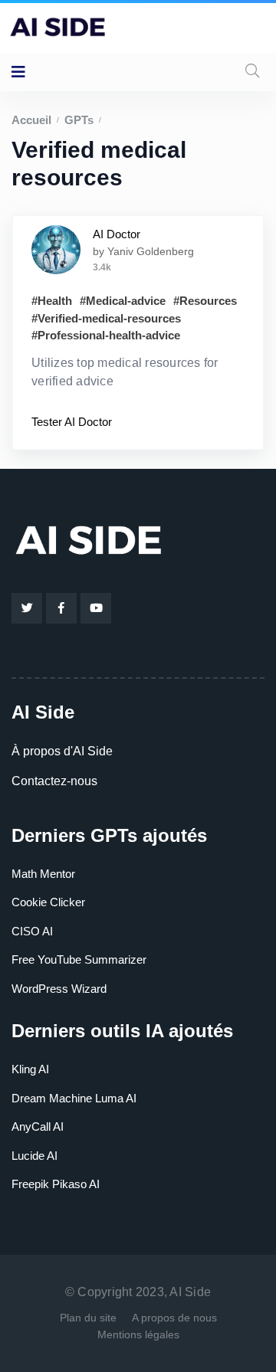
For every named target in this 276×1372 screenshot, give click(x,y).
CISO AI (32, 931)
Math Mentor (43, 873)
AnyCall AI (38, 1126)
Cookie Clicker (48, 902)
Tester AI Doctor (71, 421)
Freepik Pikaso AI (56, 1183)
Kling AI (30, 1069)
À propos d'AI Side (62, 751)
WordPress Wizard (59, 988)
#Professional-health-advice (105, 335)
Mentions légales (138, 1334)
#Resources (205, 300)
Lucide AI (35, 1155)
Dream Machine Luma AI (74, 1098)
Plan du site (88, 1317)
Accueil (31, 119)
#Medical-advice (123, 300)
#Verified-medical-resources (106, 318)
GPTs (79, 119)
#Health (51, 300)
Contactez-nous (54, 781)
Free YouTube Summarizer (79, 959)
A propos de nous (174, 1317)
